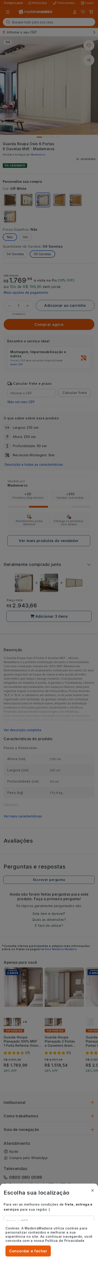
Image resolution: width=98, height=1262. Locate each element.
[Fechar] (92, 1190)
